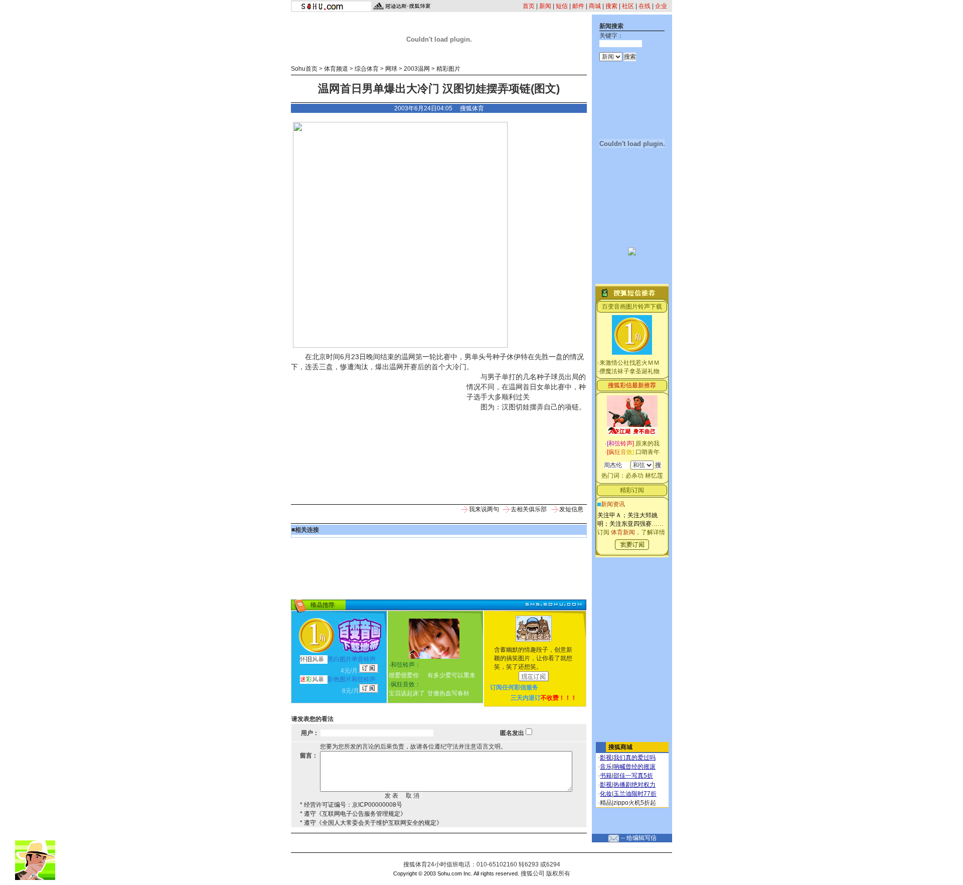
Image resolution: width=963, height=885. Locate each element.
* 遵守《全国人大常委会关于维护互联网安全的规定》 (371, 822)
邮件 (578, 6)
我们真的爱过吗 (634, 757)
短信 (562, 6)
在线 (644, 6)
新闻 (545, 6)
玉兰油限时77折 (635, 793)
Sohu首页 (304, 68)
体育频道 (336, 68)
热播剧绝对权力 (634, 784)
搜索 (611, 6)
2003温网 (417, 68)
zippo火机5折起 (634, 802)
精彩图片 (448, 68)
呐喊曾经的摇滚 (634, 766)
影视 (606, 757)
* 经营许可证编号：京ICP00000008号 (351, 804)
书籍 (606, 775)
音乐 (606, 766)
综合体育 (367, 68)
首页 (529, 6)
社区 (628, 6)
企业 (661, 6)
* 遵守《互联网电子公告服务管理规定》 (353, 813)
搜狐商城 (620, 747)
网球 (391, 68)
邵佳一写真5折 (633, 775)
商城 (595, 6)
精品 (606, 802)
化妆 (606, 793)
